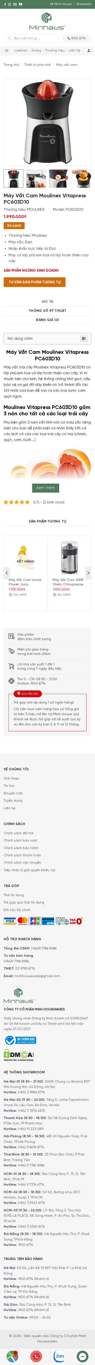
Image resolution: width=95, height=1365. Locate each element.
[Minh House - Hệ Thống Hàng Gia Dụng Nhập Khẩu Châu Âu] (47, 21)
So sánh (14, 225)
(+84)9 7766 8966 (44, 948)
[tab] (47, 301)
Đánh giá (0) (47, 320)
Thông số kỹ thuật (47, 311)
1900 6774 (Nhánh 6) (33, 1279)
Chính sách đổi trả (18, 833)
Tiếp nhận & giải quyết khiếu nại (29, 870)
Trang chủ (11, 65)
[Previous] (12, 118)
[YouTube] (20, 4)
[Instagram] (9, 4)
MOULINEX (36, 210)
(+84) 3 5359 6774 (31, 1227)
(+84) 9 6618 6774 (31, 1147)
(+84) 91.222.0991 (31, 1129)
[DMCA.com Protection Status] (19, 1054)
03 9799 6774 (25, 969)
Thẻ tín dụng (14, 895)
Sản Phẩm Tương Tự (47, 521)
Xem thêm (46, 488)
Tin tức (9, 786)
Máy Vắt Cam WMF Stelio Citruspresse (68, 582)
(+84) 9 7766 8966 (31, 1165)
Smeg (36, 50)
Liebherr (21, 50)
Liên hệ (74, 50)
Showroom (83, 4)
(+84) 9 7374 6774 (30, 1185)
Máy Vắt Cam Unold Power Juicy (25, 582)
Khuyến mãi (13, 793)
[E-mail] (15, 4)
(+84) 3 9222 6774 (31, 1203)
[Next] (78, 118)
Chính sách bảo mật (20, 841)
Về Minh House (61, 4)
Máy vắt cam (66, 65)
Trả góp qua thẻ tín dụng (24, 902)
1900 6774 (25, 1245)
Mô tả (47, 302)
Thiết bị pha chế (37, 65)
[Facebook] (5, 4)
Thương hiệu (55, 50)
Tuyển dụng (13, 801)
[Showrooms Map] (12, 1356)
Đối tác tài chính (17, 910)
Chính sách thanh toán (22, 855)
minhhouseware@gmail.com (37, 976)
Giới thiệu (11, 779)
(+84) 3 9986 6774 (31, 1092)
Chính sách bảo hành (21, 848)
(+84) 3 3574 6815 (31, 1111)
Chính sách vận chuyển (22, 863)
